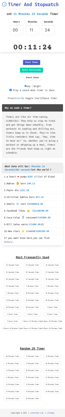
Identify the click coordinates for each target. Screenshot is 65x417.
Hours (16, 21)
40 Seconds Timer (12, 279)
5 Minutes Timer (12, 293)
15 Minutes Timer (12, 391)
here (9, 242)
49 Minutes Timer (12, 356)
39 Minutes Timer (32, 377)
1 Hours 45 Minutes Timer (12, 328)
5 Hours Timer (12, 321)
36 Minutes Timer (12, 398)
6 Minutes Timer (12, 377)
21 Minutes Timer (12, 384)
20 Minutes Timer (52, 293)
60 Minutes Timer (32, 307)
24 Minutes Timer (52, 391)
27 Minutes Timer (32, 356)
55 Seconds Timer (12, 286)
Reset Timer (32, 78)
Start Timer (31, 62)
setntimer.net (37, 413)
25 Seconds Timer (12, 272)
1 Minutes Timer (32, 286)
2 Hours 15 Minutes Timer (32, 328)
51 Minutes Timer (12, 370)
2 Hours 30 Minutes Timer (52, 328)
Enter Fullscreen (31, 70)
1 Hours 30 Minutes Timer (52, 321)
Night (37, 86)
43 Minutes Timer (52, 370)
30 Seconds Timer (32, 272)
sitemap (50, 413)
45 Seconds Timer (32, 279)
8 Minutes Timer (12, 363)
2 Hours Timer (12, 314)
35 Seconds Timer (52, 272)
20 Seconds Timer (52, 265)
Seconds (48, 21)
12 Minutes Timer (32, 363)
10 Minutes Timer (32, 293)
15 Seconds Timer (32, 265)
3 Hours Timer (32, 314)
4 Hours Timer (52, 314)
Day (28, 86)
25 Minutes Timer (12, 300)
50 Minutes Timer (12, 307)
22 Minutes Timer (32, 384)
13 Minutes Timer (52, 377)
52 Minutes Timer (32, 391)
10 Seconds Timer (12, 265)
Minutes (32, 21)
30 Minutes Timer (32, 300)
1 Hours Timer (52, 307)
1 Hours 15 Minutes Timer (32, 321)
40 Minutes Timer (52, 300)
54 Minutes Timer (52, 384)
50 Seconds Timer (52, 279)
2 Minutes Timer (52, 286)
